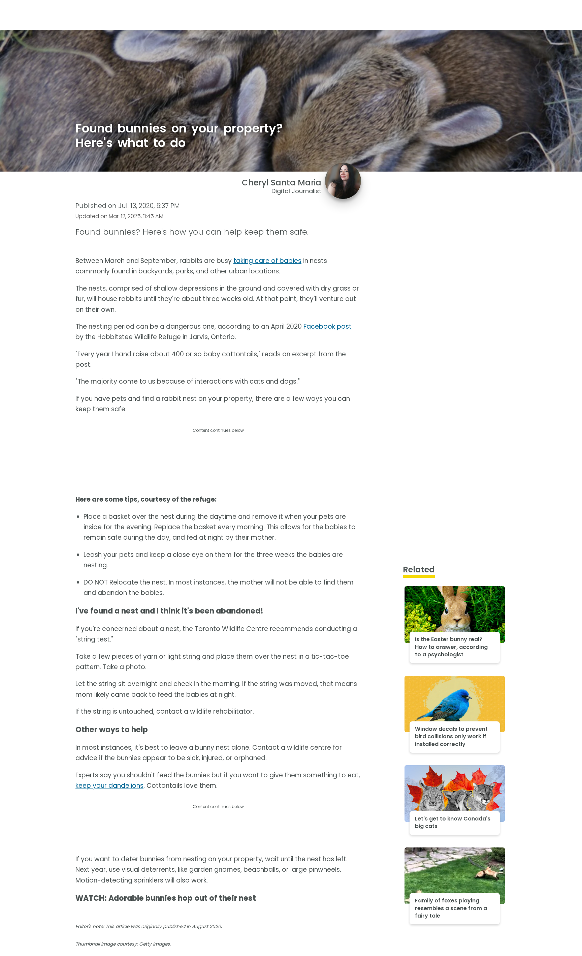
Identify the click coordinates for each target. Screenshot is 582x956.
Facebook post (327, 326)
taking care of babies (267, 260)
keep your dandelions (109, 785)
